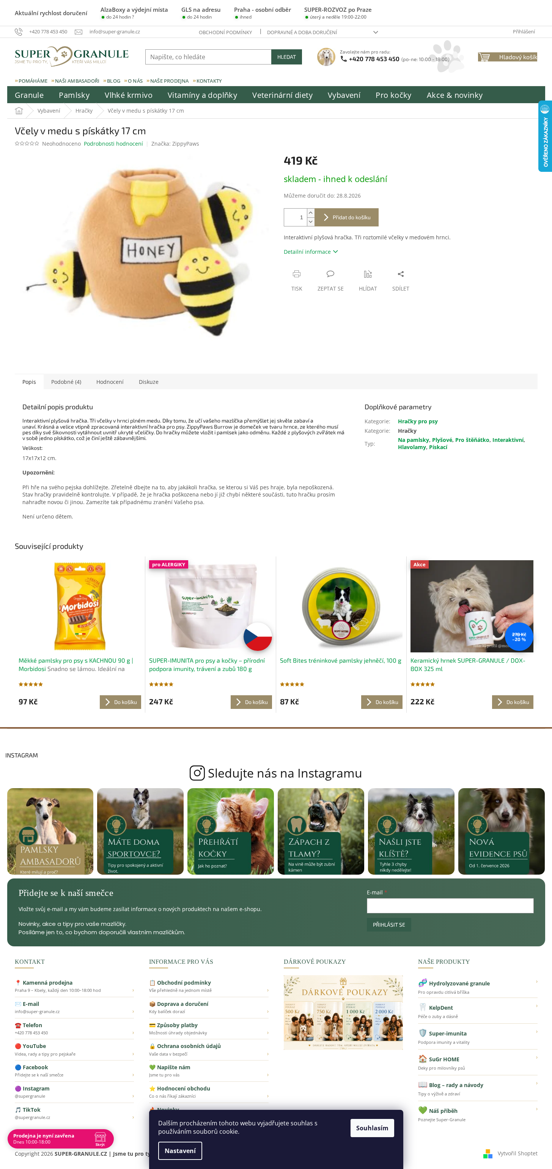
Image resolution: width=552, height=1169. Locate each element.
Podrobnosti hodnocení (113, 143)
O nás (135, 80)
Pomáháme (33, 80)
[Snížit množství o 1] (311, 221)
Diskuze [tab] (149, 381)
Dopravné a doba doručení (302, 32)
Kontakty (209, 80)
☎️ (74, 1028)
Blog (113, 80)
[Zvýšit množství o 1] (311, 213)
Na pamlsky (413, 439)
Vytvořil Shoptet (518, 1153)
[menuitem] (29, 95)
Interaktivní (508, 439)
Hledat (286, 56)
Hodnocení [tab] (110, 381)
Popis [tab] (29, 381)
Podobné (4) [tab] (66, 381)
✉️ (74, 1007)
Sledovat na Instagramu (276, 773)
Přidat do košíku (352, 217)
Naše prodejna (169, 80)
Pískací (438, 447)
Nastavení (180, 1151)
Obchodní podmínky (225, 32)
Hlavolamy (412, 447)
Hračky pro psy (418, 421)
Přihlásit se (389, 924)
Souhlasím (372, 1128)
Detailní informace (307, 251)
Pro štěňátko (472, 439)
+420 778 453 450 (399, 58)
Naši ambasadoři (77, 80)
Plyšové (442, 439)
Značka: (175, 143)
